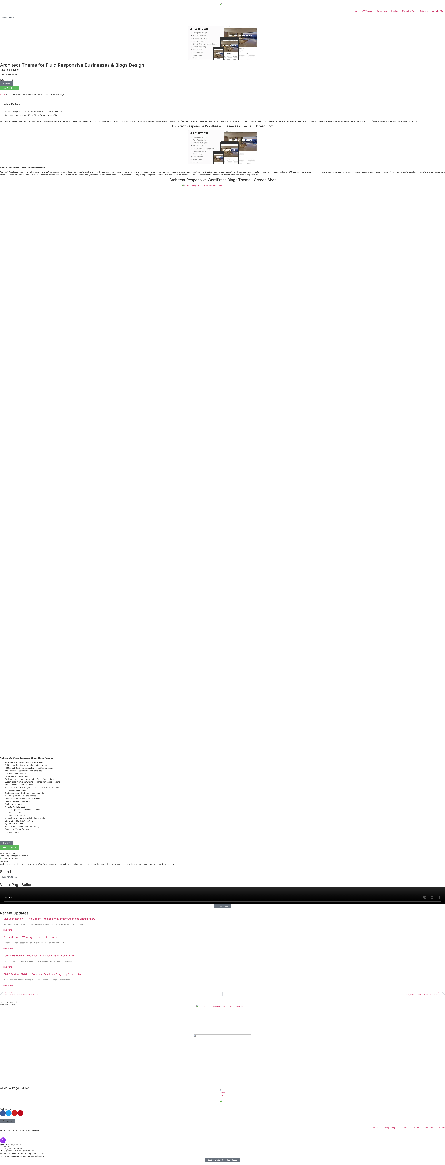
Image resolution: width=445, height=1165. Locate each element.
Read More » (8, 930)
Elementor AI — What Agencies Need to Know (30, 937)
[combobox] (222, 17)
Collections (382, 11)
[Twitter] (9, 1113)
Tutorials (424, 11)
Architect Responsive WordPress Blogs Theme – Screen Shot (31, 115)
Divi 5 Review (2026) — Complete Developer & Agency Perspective (42, 974)
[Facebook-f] (3, 1113)
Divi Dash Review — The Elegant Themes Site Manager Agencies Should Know (49, 918)
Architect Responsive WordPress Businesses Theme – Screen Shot (33, 111)
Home (354, 11)
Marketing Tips (408, 11)
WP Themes (367, 11)
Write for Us (437, 11)
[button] (4, 855)
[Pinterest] (20, 1113)
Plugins (394, 11)
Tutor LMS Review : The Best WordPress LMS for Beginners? (38, 955)
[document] (222, 1150)
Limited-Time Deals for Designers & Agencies (11, 1147)
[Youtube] (14, 1113)
